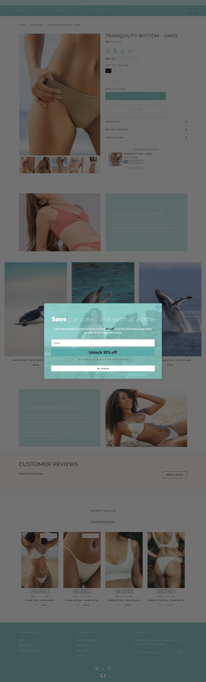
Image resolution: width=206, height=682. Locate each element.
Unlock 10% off (103, 352)
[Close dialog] (158, 307)
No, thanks (103, 368)
